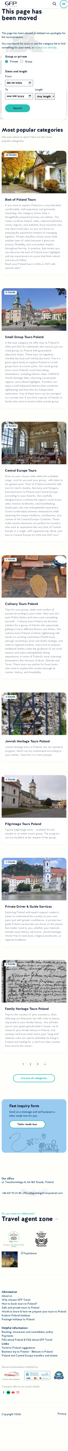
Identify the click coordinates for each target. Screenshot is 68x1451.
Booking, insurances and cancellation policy (27, 1332)
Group (28, 61)
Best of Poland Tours (20, 199)
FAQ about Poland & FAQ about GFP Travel (27, 1339)
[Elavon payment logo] (37, 1375)
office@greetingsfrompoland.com (43, 1193)
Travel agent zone (28, 1218)
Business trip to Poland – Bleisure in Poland (27, 1351)
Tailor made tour (27, 1124)
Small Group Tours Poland (24, 337)
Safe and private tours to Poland (20, 1307)
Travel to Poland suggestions (18, 1347)
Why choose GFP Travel (16, 1300)
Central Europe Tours (20, 470)
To (6, 89)
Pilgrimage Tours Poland (23, 824)
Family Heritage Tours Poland (27, 1009)
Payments (7, 1336)
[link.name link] (4, 1393)
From (8, 76)
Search (17, 108)
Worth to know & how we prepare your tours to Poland (34, 1311)
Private (14, 61)
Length (39, 89)
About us (7, 1296)
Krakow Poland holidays (16, 1315)
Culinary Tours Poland (21, 604)
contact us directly (45, 47)
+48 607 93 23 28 (11, 1193)
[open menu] (64, 4)
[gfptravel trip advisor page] (29, 1253)
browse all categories (34, 1078)
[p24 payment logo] (11, 1375)
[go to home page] (11, 4)
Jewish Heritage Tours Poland (27, 741)
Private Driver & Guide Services (28, 906)
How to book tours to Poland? (19, 1303)
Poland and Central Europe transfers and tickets (29, 1355)
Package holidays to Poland (18, 1319)
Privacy (62, 1413)
